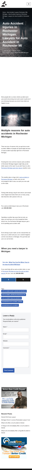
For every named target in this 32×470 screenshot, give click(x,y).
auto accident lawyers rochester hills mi (13, 294)
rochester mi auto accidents (10, 305)
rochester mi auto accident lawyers (12, 301)
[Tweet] (23, 280)
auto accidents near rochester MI (11, 298)
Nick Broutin (7, 50)
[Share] (8, 280)
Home (4, 12)
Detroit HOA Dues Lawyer (8, 417)
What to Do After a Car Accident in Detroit (12, 423)
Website (5, 341)
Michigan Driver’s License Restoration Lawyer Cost (15, 420)
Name (5, 327)
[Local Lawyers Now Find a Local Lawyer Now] (4, 4)
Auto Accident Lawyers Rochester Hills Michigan (15, 52)
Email (5, 334)
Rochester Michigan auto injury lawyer (12, 168)
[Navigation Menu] (29, 3)
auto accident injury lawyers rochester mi (14, 291)
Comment (6, 348)
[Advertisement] (16, 74)
